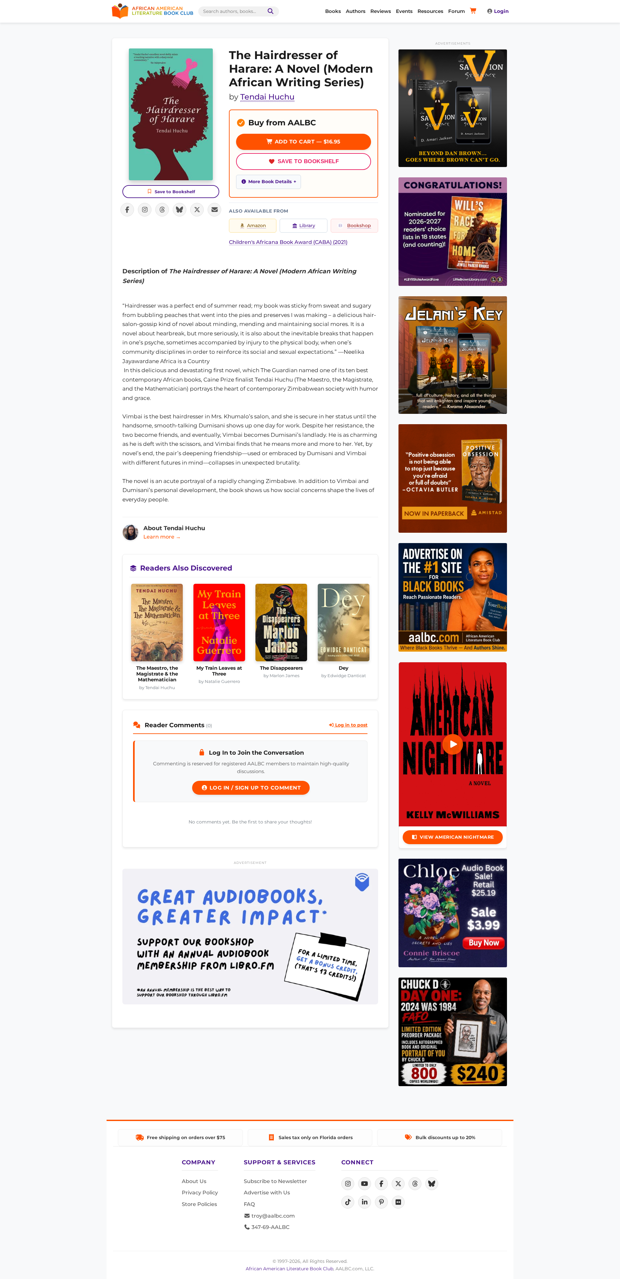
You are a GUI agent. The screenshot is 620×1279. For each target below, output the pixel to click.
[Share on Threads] (162, 209)
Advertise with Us (267, 1193)
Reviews (380, 11)
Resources (430, 11)
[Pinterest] (381, 1202)
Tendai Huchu (267, 96)
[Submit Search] (269, 11)
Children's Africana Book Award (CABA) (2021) (288, 242)
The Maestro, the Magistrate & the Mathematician (157, 674)
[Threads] (414, 1183)
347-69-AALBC (269, 1227)
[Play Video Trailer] (452, 744)
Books (333, 11)
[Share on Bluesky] (179, 209)
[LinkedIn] (364, 1202)
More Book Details (270, 181)
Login (501, 11)
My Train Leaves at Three (219, 671)
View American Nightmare (457, 837)
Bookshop (359, 225)
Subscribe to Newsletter (275, 1181)
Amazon (256, 225)
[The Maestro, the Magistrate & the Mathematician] (157, 624)
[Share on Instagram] (144, 209)
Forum (456, 11)
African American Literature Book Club (289, 1269)
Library (307, 225)
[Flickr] (398, 1202)
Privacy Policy (200, 1193)
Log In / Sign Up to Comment (254, 788)
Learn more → (162, 537)
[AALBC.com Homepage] (152, 11)
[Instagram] (347, 1183)
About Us (194, 1181)
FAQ (249, 1204)
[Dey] (344, 624)
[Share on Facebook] (127, 209)
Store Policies (199, 1204)
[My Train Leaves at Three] (219, 624)
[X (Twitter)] (398, 1183)
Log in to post (350, 725)
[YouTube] (364, 1183)
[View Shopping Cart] (474, 11)
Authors (356, 11)
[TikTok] (347, 1202)
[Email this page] (214, 209)
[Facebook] (381, 1183)
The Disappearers (281, 668)
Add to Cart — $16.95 (307, 142)
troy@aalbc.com (272, 1216)
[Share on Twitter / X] (197, 209)
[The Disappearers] (281, 624)
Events (404, 11)
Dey (343, 668)
